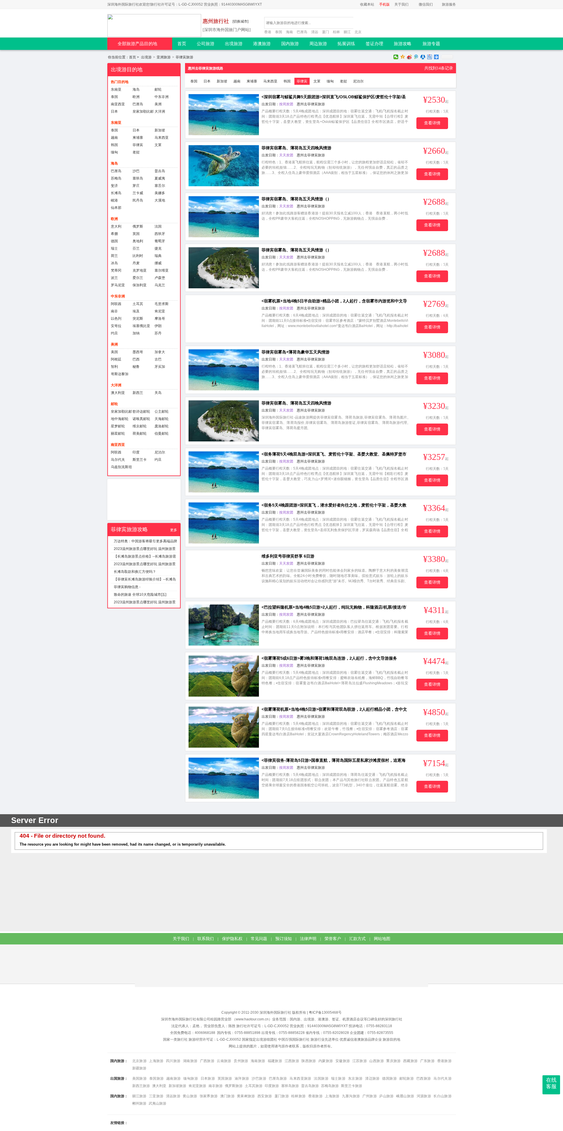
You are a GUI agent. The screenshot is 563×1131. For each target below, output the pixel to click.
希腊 (114, 234)
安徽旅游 (342, 1061)
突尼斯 (138, 318)
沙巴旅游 (259, 1078)
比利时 (138, 256)
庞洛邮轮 (162, 426)
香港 (267, 32)
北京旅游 (139, 1061)
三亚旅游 (156, 1096)
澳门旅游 (227, 1096)
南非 (114, 311)
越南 (114, 138)
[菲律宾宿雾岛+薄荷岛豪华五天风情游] (223, 370)
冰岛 (114, 263)
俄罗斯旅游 (234, 1086)
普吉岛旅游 (310, 1086)
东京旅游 (355, 1078)
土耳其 (138, 304)
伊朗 (158, 326)
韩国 (114, 145)
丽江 (347, 32)
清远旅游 (173, 1096)
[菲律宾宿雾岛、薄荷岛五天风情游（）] (223, 217)
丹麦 (136, 263)
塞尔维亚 (162, 270)
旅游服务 (449, 4)
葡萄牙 (160, 241)
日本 (114, 111)
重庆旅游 (393, 1061)
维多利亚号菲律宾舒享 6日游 (288, 556)
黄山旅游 (190, 1096)
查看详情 (432, 123)
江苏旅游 (359, 1061)
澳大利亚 (118, 393)
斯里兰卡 (140, 460)
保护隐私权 (232, 939)
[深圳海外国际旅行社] (154, 25)
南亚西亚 (118, 104)
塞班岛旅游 (290, 1086)
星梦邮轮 (118, 426)
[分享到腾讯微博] (416, 57)
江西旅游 (292, 1061)
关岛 (158, 393)
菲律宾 (138, 145)
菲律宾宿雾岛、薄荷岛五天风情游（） (296, 199)
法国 (158, 226)
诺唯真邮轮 (141, 419)
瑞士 (114, 248)
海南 (289, 32)
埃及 (136, 311)
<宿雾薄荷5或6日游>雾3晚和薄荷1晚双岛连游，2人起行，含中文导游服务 (329, 658)
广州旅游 (369, 1096)
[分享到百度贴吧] (429, 57)
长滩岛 (116, 193)
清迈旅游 (372, 1078)
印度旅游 (272, 1086)
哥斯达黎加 (119, 374)
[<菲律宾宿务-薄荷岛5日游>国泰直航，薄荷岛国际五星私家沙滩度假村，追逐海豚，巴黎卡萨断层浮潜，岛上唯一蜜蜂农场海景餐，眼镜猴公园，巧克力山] (223, 778)
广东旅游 (427, 1061)
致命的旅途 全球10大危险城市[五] (140, 594)
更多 (173, 530)
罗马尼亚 (118, 285)
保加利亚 (140, 285)
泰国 (278, 32)
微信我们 (426, 4)
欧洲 (136, 97)
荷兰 (114, 256)
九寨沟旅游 (351, 1096)
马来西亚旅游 (300, 1078)
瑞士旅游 (338, 1078)
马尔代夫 (118, 460)
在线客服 (551, 1083)
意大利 (116, 226)
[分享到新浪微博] (409, 57)
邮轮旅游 (406, 1078)
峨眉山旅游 (405, 1096)
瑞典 (158, 256)
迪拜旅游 (242, 1078)
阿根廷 (116, 359)
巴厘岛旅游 (278, 1078)
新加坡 (160, 130)
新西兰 (138, 393)
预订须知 (283, 939)
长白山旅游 (442, 1096)
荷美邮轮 (140, 433)
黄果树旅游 (246, 1096)
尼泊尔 (160, 452)
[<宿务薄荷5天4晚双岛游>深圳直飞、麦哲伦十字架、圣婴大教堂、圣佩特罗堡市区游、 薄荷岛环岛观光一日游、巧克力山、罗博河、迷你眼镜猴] (223, 472)
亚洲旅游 (164, 57)
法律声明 (308, 939)
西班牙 (160, 234)
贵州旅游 (241, 1061)
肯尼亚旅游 (197, 1086)
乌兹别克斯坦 (121, 467)
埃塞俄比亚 (141, 326)
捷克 (158, 248)
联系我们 (205, 939)
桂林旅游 (298, 1096)
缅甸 (114, 152)
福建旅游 (275, 1061)
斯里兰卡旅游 (351, 1086)
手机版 (384, 4)
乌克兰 (160, 285)
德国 (114, 241)
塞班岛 (138, 178)
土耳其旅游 (253, 1086)
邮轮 (158, 89)
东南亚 (116, 89)
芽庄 (136, 186)
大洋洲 (160, 111)
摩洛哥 (160, 318)
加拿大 (160, 352)
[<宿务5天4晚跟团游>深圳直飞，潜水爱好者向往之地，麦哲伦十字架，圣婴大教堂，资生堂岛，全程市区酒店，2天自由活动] (223, 523)
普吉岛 (160, 171)
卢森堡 (160, 278)
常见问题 (259, 939)
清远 (314, 32)
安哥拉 (116, 326)
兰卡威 (138, 193)
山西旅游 (376, 1061)
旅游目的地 (391, 1039)
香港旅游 (444, 1061)
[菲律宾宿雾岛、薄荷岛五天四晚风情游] (223, 166)
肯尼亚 (160, 311)
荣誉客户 (333, 939)
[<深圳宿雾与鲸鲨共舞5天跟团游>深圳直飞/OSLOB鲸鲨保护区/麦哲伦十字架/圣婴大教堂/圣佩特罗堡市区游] (223, 115)
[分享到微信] (396, 57)
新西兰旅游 (141, 1086)
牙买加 (160, 367)
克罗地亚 (140, 270)
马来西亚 (162, 138)
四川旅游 (173, 1061)
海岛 (136, 89)
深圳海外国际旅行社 (275, 1012)
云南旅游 (224, 1061)
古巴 (158, 359)
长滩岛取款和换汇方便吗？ (135, 572)
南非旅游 (215, 1086)
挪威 (158, 263)
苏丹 (158, 333)
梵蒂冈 (116, 270)
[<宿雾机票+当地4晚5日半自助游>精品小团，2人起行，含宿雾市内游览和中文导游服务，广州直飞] (223, 319)
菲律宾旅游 (184, 57)
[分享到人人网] (422, 57)
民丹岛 (138, 200)
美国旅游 (139, 1078)
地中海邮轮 (119, 419)
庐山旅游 (386, 1096)
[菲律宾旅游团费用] (144, 499)
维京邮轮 (140, 426)
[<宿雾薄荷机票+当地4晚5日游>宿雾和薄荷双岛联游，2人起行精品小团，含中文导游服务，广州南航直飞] (223, 727)
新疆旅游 (139, 1068)
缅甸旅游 (190, 1078)
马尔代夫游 (442, 1078)
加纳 (136, 333)
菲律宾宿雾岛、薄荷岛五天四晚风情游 (296, 147)
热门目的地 (119, 82)
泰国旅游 (156, 1078)
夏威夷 (160, 178)
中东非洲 (162, 97)
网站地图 (382, 939)
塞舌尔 (160, 186)
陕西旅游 (308, 1061)
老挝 (136, 152)
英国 (136, 234)
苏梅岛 (116, 178)
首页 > (124, 57)
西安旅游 (264, 1096)
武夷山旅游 (157, 1103)
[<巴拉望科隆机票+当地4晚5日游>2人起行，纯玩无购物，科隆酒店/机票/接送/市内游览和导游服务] (223, 625)
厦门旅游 (281, 1096)
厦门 (325, 32)
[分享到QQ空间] (402, 57)
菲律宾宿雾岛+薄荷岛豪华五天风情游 (296, 352)
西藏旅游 (410, 1061)
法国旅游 (321, 1078)
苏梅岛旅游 (330, 1086)
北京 (358, 32)
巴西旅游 (423, 1078)
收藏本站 (367, 4)
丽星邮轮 (118, 433)
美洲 (158, 104)
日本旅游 (208, 1078)
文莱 (158, 145)
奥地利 (138, 241)
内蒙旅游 (325, 1061)
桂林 (336, 32)
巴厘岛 (302, 32)
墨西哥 (138, 352)
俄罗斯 (138, 226)
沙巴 (136, 171)
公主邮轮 (162, 411)
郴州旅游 (139, 1103)
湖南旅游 (190, 1061)
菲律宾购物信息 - (127, 587)
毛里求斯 (162, 304)
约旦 (114, 333)
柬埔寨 (138, 138)
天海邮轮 (162, 419)
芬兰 (136, 248)
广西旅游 (207, 1061)
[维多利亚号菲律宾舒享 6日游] (223, 574)
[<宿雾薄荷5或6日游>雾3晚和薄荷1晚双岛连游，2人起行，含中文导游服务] (223, 676)
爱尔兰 (138, 278)
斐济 (114, 186)
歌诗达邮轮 (141, 411)
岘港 (114, 200)
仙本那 (116, 208)
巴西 (136, 359)
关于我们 (401, 4)
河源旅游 (424, 1096)
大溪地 (160, 200)
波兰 (114, 278)
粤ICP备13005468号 (325, 1012)
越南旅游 (173, 1078)
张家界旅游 (209, 1096)
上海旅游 (156, 1061)
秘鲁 (136, 367)
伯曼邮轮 (162, 433)
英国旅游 (225, 1078)
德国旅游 (389, 1078)
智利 (114, 367)
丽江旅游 (139, 1096)
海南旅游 (258, 1061)
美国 (114, 352)
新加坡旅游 (177, 1086)
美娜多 (160, 193)
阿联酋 (116, 304)
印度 (136, 452)
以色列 (116, 318)
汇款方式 (357, 939)
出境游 (146, 57)
